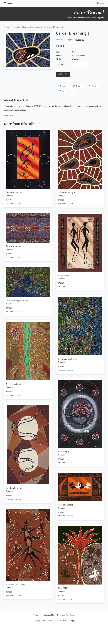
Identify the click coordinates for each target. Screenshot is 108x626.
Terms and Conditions (66, 615)
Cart (102, 3)
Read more (9, 115)
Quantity (59, 64)
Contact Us (49, 615)
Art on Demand (53, 621)
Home (6, 27)
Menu (9, 3)
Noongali (80, 39)
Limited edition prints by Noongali (28, 27)
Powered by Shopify (67, 621)
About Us (37, 615)
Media (58, 59)
